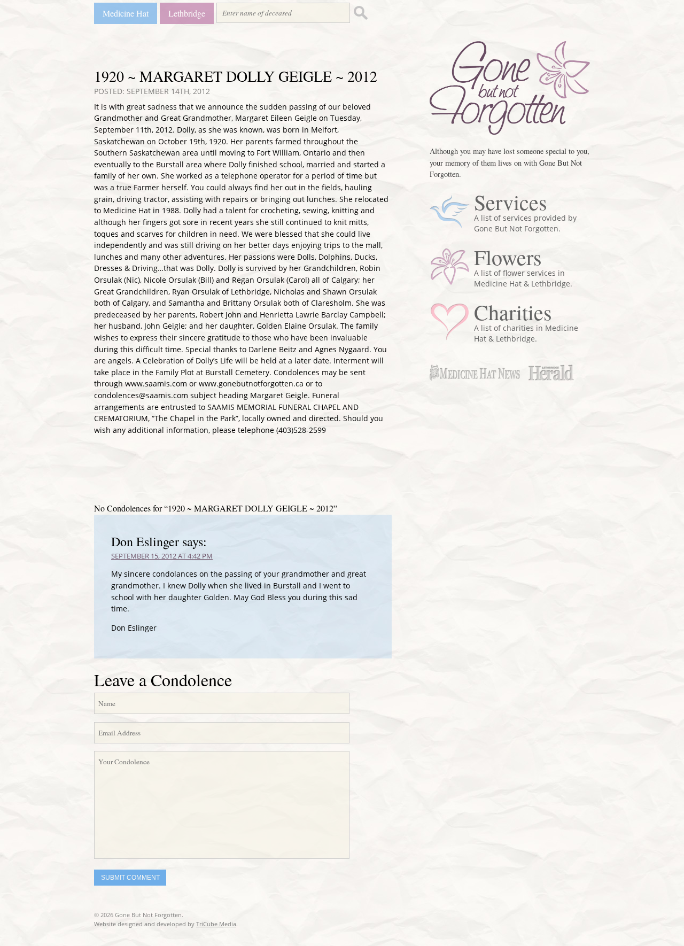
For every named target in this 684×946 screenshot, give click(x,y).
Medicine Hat (126, 13)
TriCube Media (216, 924)
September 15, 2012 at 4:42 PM (162, 556)
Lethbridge (186, 13)
